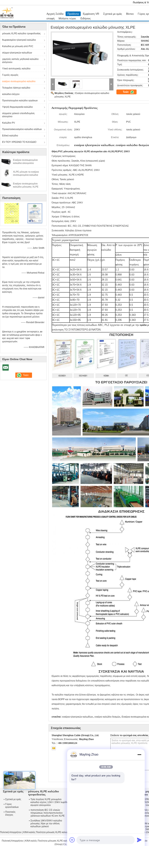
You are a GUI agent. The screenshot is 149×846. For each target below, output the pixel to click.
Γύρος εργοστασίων (12, 805)
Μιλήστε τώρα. (67, 18)
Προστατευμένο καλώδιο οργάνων (20, 100)
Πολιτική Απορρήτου (11, 832)
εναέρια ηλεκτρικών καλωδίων (77, 716)
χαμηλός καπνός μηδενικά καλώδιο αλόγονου (20, 61)
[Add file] (72, 840)
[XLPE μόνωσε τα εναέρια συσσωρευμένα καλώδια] (6, 173)
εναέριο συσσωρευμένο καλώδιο (19, 81)
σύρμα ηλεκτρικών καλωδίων (17, 52)
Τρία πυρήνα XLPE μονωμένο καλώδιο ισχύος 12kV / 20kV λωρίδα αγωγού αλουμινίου (49, 802)
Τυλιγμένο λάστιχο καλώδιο (16, 87)
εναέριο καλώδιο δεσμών (107, 716)
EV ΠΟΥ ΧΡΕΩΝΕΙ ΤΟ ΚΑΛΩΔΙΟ (19, 142)
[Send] (139, 840)
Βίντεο (130, 13)
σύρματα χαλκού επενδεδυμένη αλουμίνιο (18, 115)
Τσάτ (126, 91)
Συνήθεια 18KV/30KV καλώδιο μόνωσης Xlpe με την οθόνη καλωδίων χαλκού (46, 823)
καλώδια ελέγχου (11, 94)
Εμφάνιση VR (91, 13)
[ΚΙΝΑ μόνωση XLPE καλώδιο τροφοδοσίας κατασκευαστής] (8, 13)
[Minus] (139, 754)
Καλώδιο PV (8, 122)
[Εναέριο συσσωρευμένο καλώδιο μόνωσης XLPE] (6, 184)
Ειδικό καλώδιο (10, 135)
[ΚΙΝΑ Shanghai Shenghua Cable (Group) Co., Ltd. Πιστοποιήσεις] (11, 213)
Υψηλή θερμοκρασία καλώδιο (17, 107)
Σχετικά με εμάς (112, 13)
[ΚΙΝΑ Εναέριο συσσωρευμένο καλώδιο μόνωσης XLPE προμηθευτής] (82, 54)
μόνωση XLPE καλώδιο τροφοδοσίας (21, 33)
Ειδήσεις (86, 18)
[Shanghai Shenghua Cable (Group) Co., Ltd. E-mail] (54, 748)
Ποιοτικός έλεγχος (10, 813)
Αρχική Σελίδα (55, 13)
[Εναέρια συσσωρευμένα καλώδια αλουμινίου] (6, 161)
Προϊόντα (73, 13)
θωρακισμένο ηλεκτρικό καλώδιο (19, 40)
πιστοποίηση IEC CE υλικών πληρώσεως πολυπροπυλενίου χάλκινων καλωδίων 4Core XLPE (47, 813)
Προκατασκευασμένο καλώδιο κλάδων (22, 129)
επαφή (51, 18)
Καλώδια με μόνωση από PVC (17, 46)
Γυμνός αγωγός (10, 75)
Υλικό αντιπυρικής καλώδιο (16, 68)
